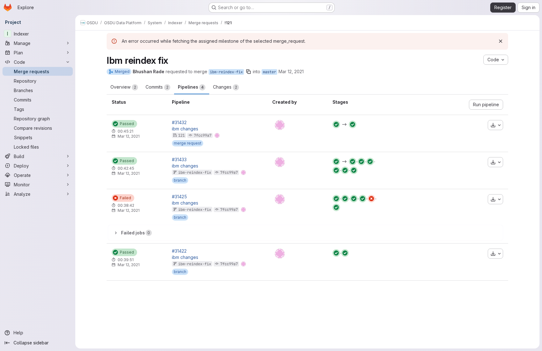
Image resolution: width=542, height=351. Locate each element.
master (269, 71)
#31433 (179, 159)
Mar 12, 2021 (291, 71)
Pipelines (191, 87)
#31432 (179, 122)
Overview (123, 87)
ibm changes (185, 128)
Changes (225, 87)
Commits (157, 87)
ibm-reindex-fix (226, 71)
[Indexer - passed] (336, 161)
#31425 (179, 196)
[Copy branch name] (248, 71)
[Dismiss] (500, 41)
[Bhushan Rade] (280, 125)
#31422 (179, 251)
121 (181, 135)
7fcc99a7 (202, 135)
